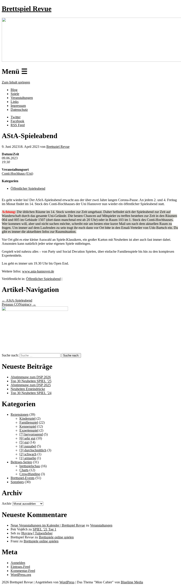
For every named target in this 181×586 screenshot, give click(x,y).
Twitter (16, 117)
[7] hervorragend (31, 434)
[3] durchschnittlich (32, 450)
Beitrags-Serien (21, 462)
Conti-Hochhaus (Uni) (17, 173)
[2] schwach (27, 454)
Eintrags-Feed (20, 567)
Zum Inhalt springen (16, 82)
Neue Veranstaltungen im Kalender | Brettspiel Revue (48, 525)
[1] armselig (27, 458)
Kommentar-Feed (23, 571)
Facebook (17, 121)
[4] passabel (27, 446)
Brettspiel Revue (26, 9)
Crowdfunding (29, 474)
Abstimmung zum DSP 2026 (31, 377)
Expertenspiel (28, 430)
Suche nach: (10, 355)
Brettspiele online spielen (56, 537)
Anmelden (18, 563)
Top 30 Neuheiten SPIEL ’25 (31, 381)
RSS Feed (18, 125)
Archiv (6, 503)
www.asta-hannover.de (38, 271)
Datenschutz (19, 109)
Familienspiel (28, 422)
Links (15, 102)
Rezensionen (19, 414)
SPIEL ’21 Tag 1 (44, 529)
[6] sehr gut (27, 438)
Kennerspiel (27, 426)
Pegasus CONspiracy (19, 304)
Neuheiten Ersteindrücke (28, 389)
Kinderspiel (27, 418)
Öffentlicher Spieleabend (28, 188)
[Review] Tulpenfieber (37, 533)
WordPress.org (21, 575)
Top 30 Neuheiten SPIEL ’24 (31, 393)
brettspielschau (29, 466)
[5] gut (24, 442)
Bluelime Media (132, 582)
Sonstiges (17, 482)
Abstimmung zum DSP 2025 (31, 385)
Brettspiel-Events (22, 478)
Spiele (15, 94)
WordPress (66, 582)
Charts (23, 470)
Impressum (18, 106)
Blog (14, 90)
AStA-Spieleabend (17, 300)
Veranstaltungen (22, 98)
